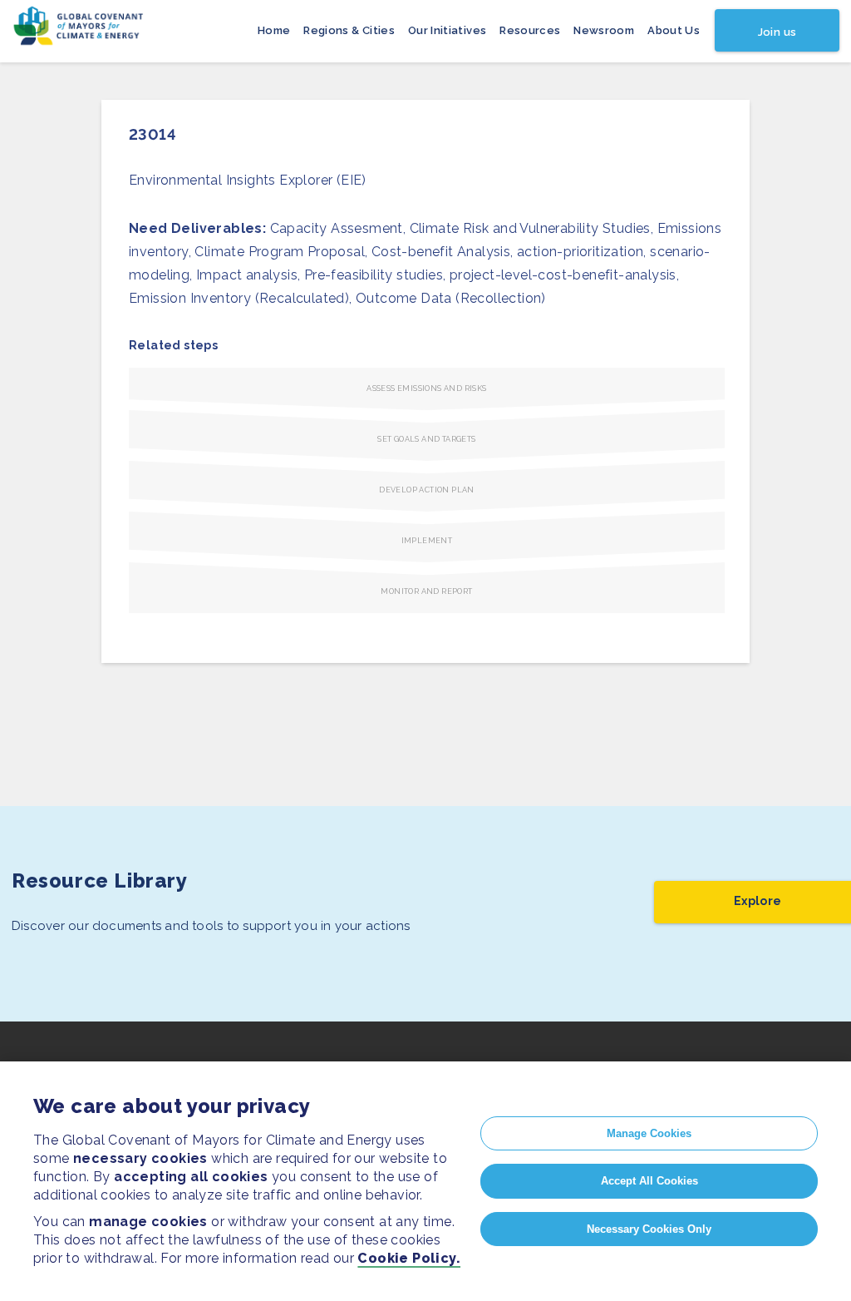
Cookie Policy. (408, 1258)
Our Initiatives (447, 30)
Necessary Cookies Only (649, 1229)
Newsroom (603, 30)
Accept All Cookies (649, 1181)
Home (274, 30)
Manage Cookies (649, 1133)
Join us (777, 32)
